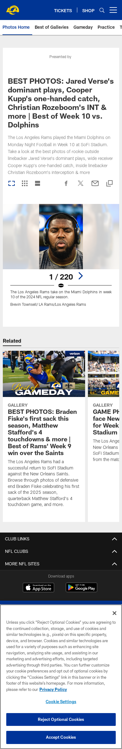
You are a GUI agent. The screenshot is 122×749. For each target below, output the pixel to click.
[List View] (37, 184)
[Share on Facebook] (66, 186)
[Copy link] (109, 184)
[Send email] (95, 186)
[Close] (114, 613)
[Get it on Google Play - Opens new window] (81, 590)
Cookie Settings (61, 701)
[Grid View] (24, 184)
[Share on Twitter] (80, 186)
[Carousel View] (11, 184)
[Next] (80, 276)
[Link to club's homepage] (12, 7)
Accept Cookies (61, 737)
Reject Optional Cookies (61, 719)
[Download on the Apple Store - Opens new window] (38, 588)
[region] (61, 676)
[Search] (101, 10)
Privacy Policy (53, 689)
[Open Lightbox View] (61, 259)
